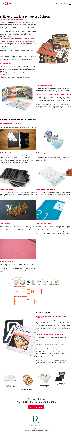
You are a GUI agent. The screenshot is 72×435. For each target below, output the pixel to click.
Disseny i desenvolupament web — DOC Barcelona (36, 432)
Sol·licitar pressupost (36, 407)
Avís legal (33, 430)
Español (65, 3)
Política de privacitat (38, 430)
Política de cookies (45, 430)
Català (61, 3)
